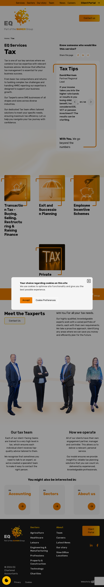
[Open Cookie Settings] (6, 580)
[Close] (88, 281)
